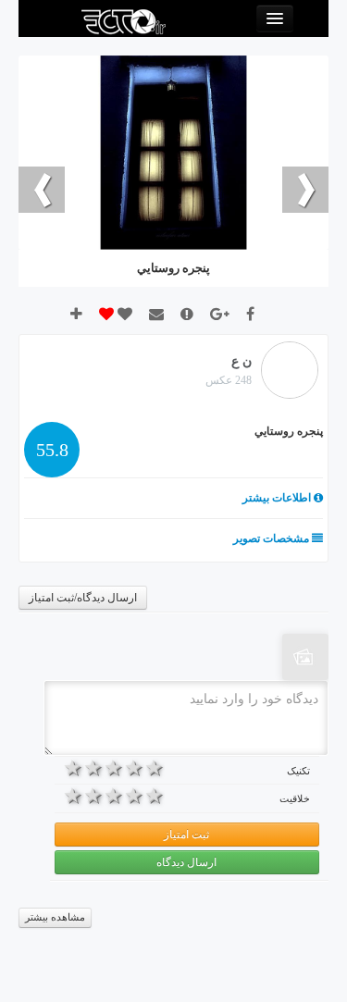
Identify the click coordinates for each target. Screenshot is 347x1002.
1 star (154, 768)
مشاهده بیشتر (55, 917)
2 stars (134, 768)
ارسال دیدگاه (186, 862)
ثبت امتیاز (186, 834)
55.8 (52, 449)
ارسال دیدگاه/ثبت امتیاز (83, 597)
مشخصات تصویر (272, 538)
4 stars (94, 768)
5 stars (74, 768)
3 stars (115, 768)
